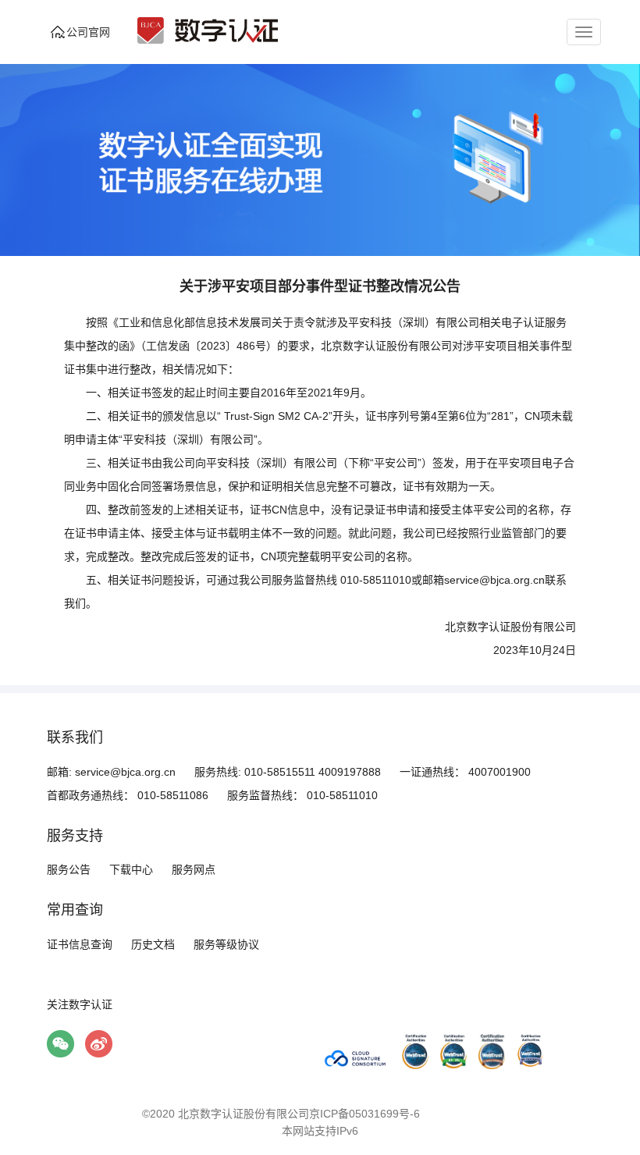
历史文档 (153, 944)
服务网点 (193, 869)
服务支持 (75, 836)
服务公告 (69, 869)
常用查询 (75, 910)
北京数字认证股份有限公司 (243, 1113)
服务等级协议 (226, 944)
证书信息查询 (79, 944)
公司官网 (88, 32)
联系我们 (75, 737)
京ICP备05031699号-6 (364, 1113)
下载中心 (131, 869)
